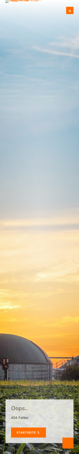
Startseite (26, 432)
